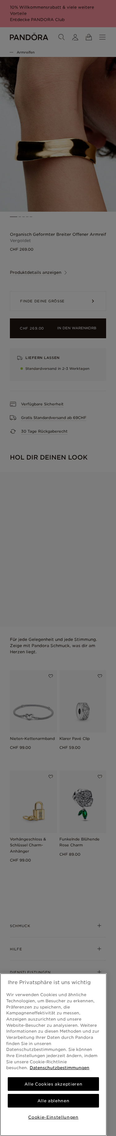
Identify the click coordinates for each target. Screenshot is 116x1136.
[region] (53, 1054)
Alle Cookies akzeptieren (53, 1084)
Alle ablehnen (53, 1100)
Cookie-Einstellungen (53, 1117)
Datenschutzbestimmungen (59, 1067)
